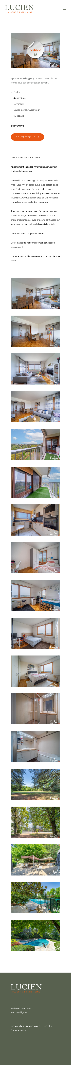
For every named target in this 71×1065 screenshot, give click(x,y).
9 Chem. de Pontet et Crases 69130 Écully (31, 1026)
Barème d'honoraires (21, 1008)
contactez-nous (27, 137)
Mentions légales (19, 1012)
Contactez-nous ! (19, 1030)
